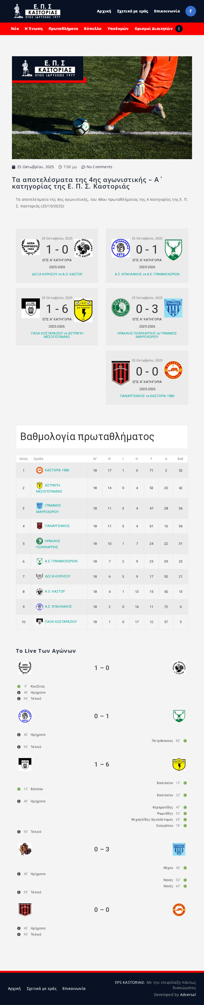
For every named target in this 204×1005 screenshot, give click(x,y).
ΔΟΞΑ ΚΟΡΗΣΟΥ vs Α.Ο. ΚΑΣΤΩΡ (57, 274)
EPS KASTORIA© (129, 982)
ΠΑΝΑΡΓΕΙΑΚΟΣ (57, 526)
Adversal (188, 994)
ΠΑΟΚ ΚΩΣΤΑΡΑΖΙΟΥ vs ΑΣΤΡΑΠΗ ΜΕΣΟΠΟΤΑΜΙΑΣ (57, 335)
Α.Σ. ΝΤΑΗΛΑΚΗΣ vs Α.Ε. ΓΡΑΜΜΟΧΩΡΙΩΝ (147, 274)
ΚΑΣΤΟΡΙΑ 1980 (57, 470)
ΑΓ (95, 459)
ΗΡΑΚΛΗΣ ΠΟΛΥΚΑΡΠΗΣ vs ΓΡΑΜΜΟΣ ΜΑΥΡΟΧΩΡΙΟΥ (147, 335)
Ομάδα (38, 459)
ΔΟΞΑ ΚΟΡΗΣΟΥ (57, 576)
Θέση (23, 459)
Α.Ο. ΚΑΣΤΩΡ (55, 591)
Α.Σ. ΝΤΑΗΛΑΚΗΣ (58, 606)
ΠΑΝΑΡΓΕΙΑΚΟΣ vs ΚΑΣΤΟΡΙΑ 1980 (147, 396)
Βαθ (180, 459)
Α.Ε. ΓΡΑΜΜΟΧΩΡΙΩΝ (61, 561)
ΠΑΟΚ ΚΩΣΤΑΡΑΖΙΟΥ (61, 622)
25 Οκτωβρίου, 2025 (57, 238)
